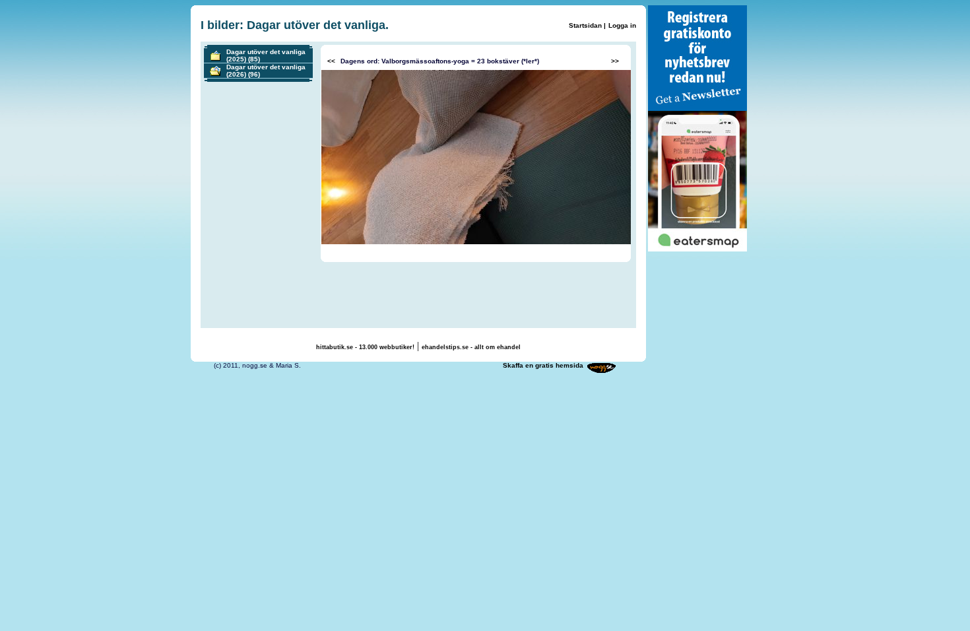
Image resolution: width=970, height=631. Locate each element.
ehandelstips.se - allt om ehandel (471, 347)
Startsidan (585, 25)
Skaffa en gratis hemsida (543, 365)
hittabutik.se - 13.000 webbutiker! (365, 347)
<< (331, 61)
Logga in (622, 25)
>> (615, 61)
